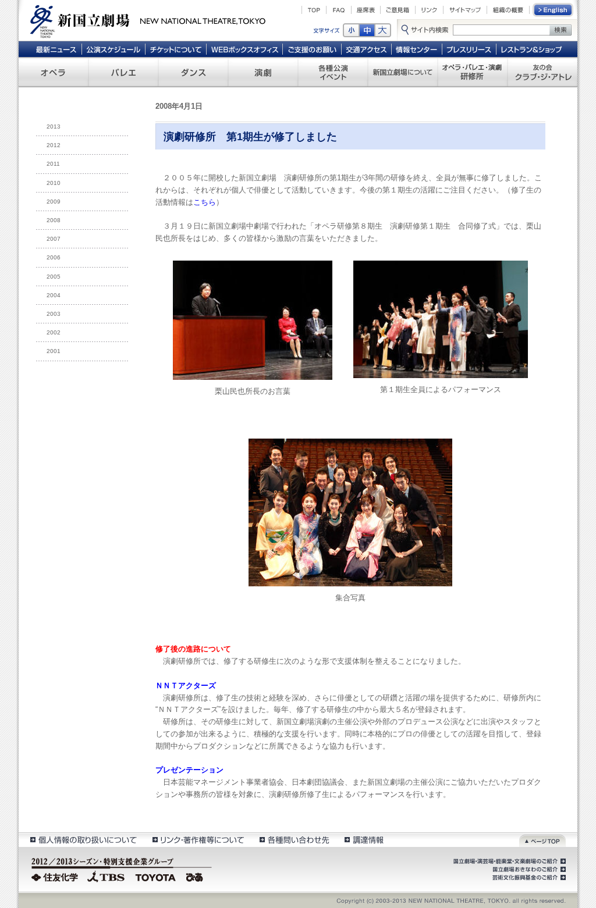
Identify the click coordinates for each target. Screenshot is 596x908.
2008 (54, 220)
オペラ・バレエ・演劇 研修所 (473, 72)
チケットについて (175, 49)
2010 (54, 183)
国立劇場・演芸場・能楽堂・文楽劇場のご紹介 (508, 861)
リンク (429, 10)
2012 (54, 145)
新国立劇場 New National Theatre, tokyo (148, 20)
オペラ (53, 72)
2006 (54, 257)
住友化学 (56, 876)
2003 (54, 314)
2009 (54, 201)
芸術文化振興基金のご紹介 (528, 878)
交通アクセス (367, 49)
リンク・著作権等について (197, 839)
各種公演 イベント (333, 72)
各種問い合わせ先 (294, 839)
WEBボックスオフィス (245, 49)
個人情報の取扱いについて (83, 839)
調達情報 (364, 839)
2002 (54, 332)
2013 (54, 126)
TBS (106, 876)
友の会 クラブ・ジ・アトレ (542, 72)
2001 (54, 351)
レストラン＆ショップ (532, 49)
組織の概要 (508, 10)
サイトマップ (465, 10)
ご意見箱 (398, 10)
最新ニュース (56, 49)
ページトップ (542, 839)
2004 (54, 295)
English (553, 10)
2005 (54, 276)
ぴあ (196, 876)
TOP (314, 10)
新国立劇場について (403, 72)
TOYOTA (156, 876)
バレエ (123, 72)
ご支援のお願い (312, 49)
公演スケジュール (113, 49)
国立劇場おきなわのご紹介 (528, 870)
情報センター (417, 49)
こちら (204, 202)
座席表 (366, 10)
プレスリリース (469, 49)
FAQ (339, 10)
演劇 (263, 72)
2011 (53, 164)
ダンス (193, 72)
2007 (54, 239)
